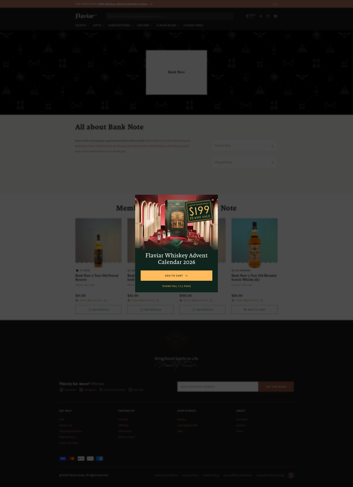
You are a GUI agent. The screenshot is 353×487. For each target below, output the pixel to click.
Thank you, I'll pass (176, 286)
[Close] (213, 200)
